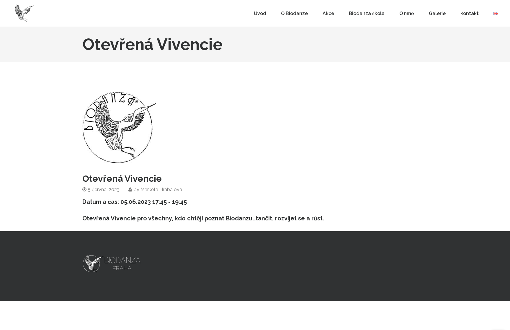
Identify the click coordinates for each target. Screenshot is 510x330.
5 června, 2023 (104, 189)
